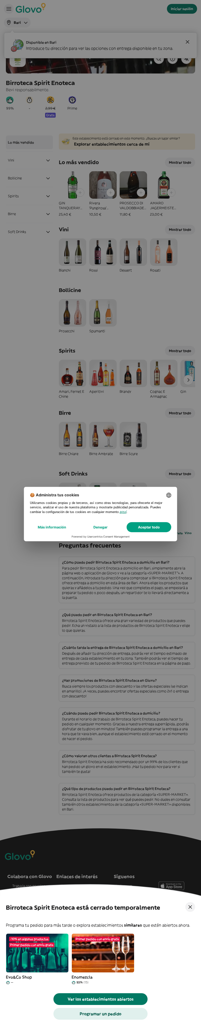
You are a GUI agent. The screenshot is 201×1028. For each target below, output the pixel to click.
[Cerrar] (190, 907)
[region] (100, 959)
